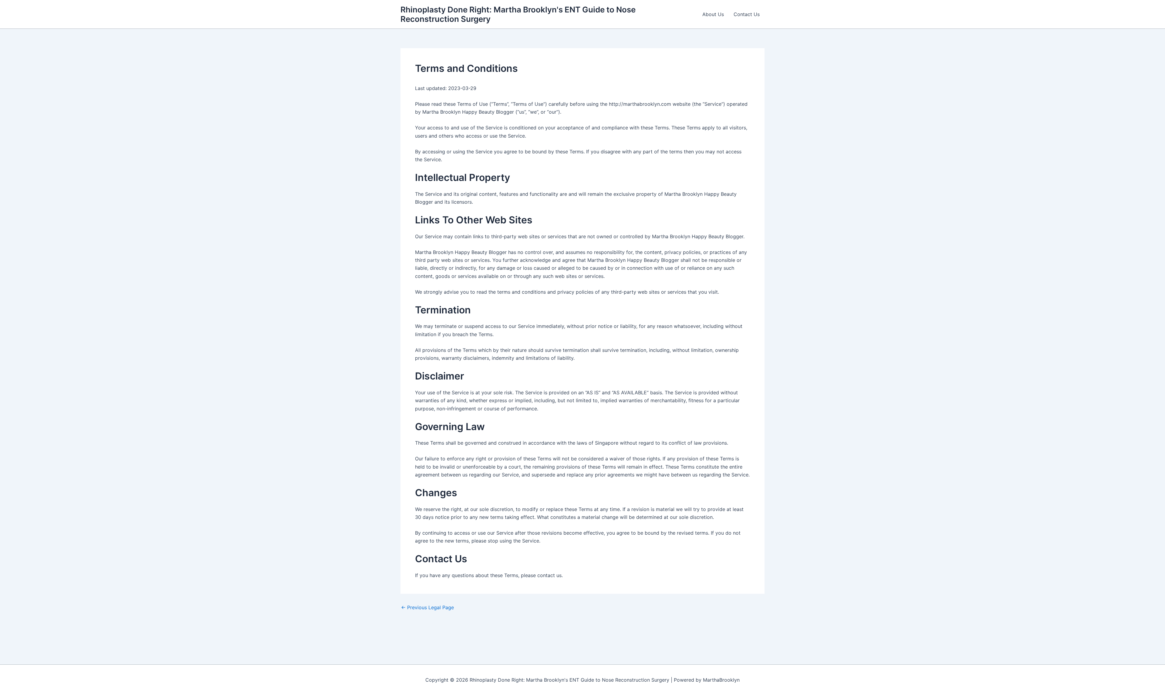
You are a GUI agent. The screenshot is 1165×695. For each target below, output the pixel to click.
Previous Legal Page (427, 607)
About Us (713, 14)
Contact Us (747, 14)
